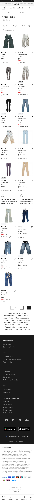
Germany (27, 490)
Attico (10, 13)
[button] (30, 8)
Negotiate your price (8, 199)
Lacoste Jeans (8, 318)
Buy (4, 353)
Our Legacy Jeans (8, 320)
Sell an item (7, 377)
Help (4, 386)
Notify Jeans (23, 322)
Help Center (7, 389)
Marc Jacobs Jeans (22, 318)
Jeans (29, 13)
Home (4, 13)
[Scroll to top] (29, 307)
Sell (4, 368)
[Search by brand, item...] (4, 8)
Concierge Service (9, 347)
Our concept (7, 344)
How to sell (6, 371)
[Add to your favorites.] (15, 53)
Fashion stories (8, 413)
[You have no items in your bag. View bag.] (30, 8)
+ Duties (7, 155)
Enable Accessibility (17, 1)
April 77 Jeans (23, 316)
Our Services (8, 341)
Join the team (7, 410)
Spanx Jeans (22, 327)
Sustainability (7, 404)
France (5, 490)
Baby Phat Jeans (10, 322)
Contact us (6, 392)
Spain (15, 491)
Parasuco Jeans (22, 325)
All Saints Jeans (9, 316)
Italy (19, 491)
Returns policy (8, 362)
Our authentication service (12, 359)
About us (6, 401)
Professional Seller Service (12, 380)
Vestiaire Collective (11, 398)
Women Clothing (19, 13)
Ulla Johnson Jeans (23, 329)
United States (20, 490)
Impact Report (8, 407)
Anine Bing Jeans (23, 320)
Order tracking (8, 356)
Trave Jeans (8, 329)
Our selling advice (9, 374)
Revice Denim (10, 327)
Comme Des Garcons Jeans (16, 313)
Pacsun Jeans (9, 325)
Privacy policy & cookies (16, 441)
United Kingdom (12, 490)
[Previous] (12, 307)
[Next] (22, 307)
